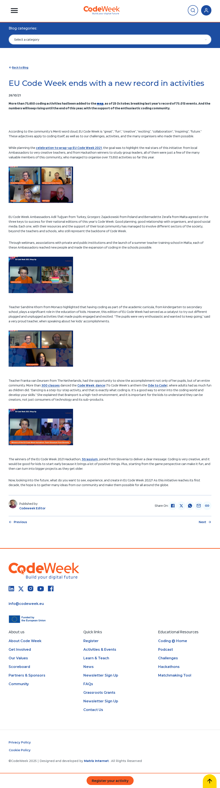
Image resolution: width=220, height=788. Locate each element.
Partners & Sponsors (27, 675)
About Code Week (25, 641)
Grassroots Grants (99, 693)
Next (202, 522)
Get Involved (20, 649)
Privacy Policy (20, 742)
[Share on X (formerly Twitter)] (181, 505)
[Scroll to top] (210, 781)
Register (91, 641)
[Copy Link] (207, 505)
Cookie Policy (20, 750)
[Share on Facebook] (172, 505)
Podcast (165, 649)
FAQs (88, 684)
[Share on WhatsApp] (190, 505)
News (88, 667)
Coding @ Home (172, 641)
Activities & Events (99, 649)
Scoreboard (19, 667)
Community (19, 684)
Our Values (18, 658)
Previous (20, 522)
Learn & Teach (96, 658)
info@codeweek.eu (26, 604)
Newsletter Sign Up (100, 675)
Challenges (168, 658)
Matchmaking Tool (174, 675)
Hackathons (169, 667)
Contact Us (93, 710)
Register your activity (110, 780)
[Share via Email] (198, 505)
